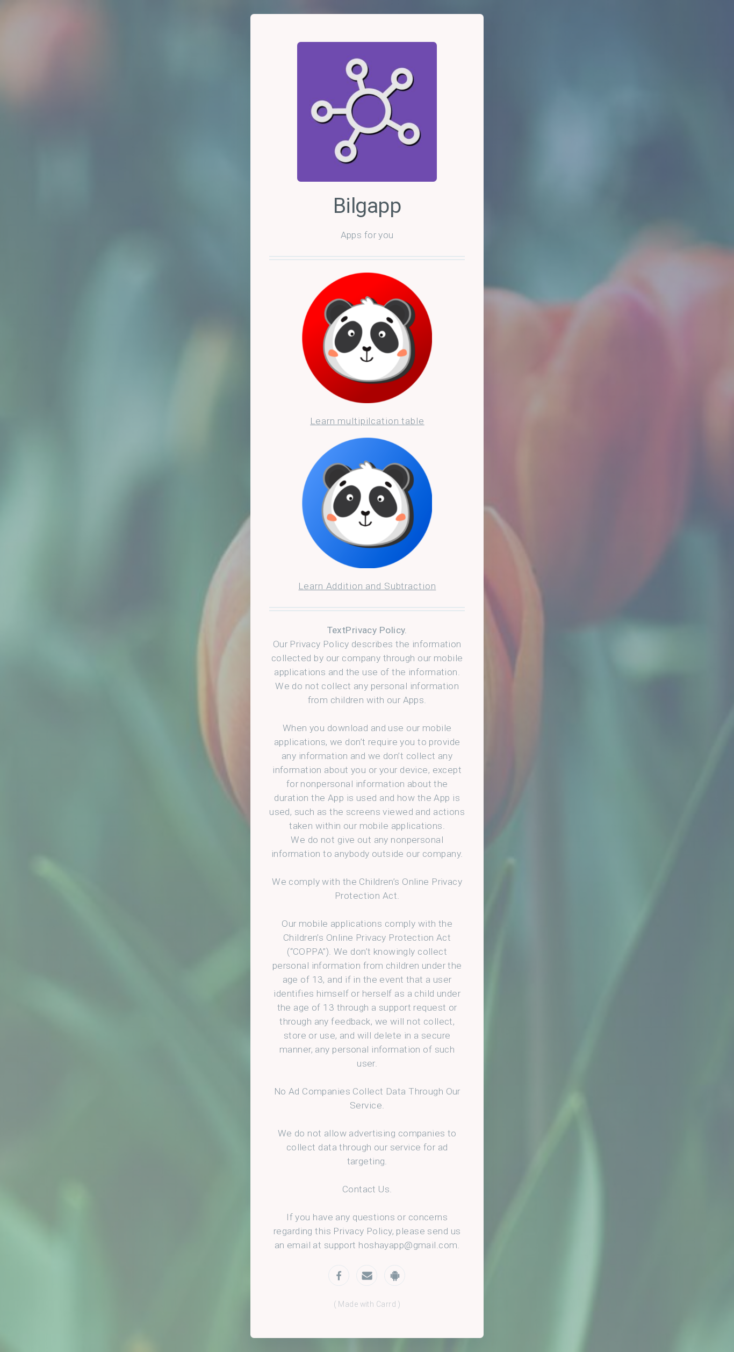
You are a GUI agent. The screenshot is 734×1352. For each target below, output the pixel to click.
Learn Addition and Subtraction (367, 586)
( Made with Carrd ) (367, 1304)
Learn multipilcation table (367, 421)
